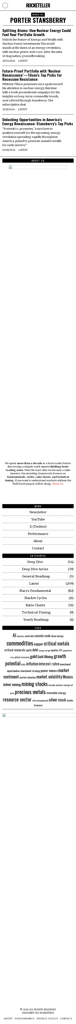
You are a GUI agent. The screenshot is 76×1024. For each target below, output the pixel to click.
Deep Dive (35, 562)
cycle (29, 650)
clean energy (57, 636)
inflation (32, 664)
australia (29, 636)
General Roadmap (36, 576)
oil (72, 685)
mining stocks (35, 684)
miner (7, 684)
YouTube (38, 519)
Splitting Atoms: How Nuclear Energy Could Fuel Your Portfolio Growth (36, 32)
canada (39, 635)
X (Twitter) (38, 526)
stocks (70, 700)
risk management (40, 700)
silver (53, 699)
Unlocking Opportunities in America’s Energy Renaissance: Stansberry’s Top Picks (37, 121)
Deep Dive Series (35, 569)
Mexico (68, 677)
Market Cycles (35, 598)
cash (47, 635)
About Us (57, 483)
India (23, 664)
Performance (38, 534)
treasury (38, 705)
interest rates (49, 664)
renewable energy (56, 693)
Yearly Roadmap (36, 619)
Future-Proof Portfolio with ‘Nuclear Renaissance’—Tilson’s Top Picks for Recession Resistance (32, 75)
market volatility (49, 676)
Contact (38, 548)
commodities (20, 643)
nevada (51, 685)
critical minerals (14, 650)
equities (54, 650)
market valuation (27, 677)
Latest (23, 60)
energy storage (44, 650)
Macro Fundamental (35, 591)
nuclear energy (63, 685)
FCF (60, 650)
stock (62, 700)
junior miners (49, 670)
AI (14, 634)
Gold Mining (45, 656)
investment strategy (30, 671)
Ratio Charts (35, 605)
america (21, 636)
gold (33, 656)
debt (35, 649)
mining (16, 684)
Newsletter (38, 512)
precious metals (30, 692)
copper (38, 644)
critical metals (56, 643)
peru (12, 693)
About (38, 541)
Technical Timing (36, 612)
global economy (22, 657)
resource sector (17, 699)
